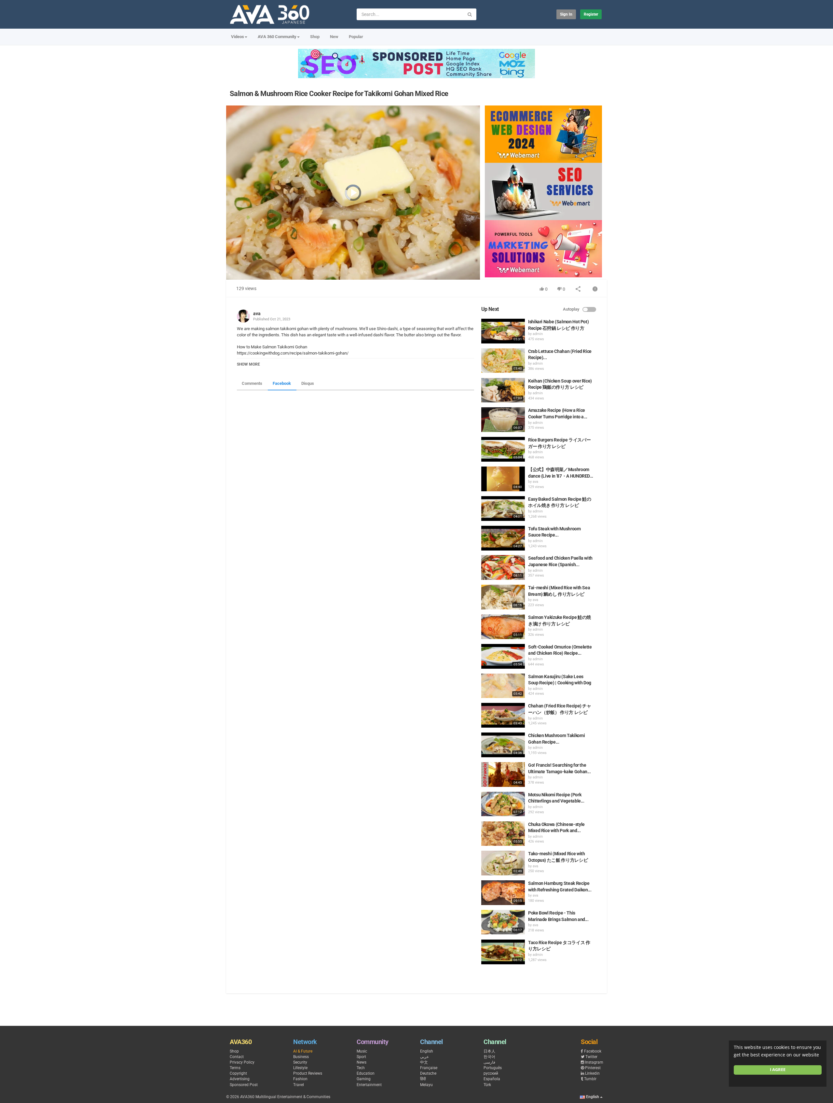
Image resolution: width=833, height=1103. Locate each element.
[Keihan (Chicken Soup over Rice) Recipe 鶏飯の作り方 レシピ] (503, 390)
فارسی (489, 1062)
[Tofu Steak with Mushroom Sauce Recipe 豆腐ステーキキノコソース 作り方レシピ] (503, 538)
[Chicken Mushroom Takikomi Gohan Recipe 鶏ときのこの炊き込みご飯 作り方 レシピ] (503, 745)
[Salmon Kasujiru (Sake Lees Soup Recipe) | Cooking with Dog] (503, 686)
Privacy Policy (242, 1062)
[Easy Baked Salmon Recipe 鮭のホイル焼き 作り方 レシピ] (503, 508)
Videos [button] (237, 36)
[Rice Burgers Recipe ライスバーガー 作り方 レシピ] (503, 449)
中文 (424, 1062)
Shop (315, 36)
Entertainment (369, 1084)
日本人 (489, 1051)
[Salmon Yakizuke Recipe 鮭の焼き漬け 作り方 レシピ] (503, 626)
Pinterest (593, 1068)
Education (366, 1073)
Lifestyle (300, 1068)
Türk (487, 1084)
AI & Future (302, 1051)
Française (428, 1068)
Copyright (238, 1073)
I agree (777, 1069)
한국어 (489, 1056)
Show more (248, 364)
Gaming (364, 1079)
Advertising (240, 1079)
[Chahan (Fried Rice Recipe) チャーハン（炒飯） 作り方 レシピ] (503, 715)
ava (257, 313)
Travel (298, 1084)
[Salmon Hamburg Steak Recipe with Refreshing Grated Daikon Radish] (503, 892)
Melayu (426, 1084)
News (361, 1062)
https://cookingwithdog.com (263, 353)
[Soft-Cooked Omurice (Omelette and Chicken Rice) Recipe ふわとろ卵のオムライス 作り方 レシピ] (503, 656)
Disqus (307, 383)
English (426, 1051)
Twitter (591, 1056)
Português (493, 1068)
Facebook (282, 383)
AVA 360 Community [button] (277, 36)
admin (538, 334)
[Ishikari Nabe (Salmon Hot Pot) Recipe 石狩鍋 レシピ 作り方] (503, 331)
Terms (235, 1068)
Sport (361, 1056)
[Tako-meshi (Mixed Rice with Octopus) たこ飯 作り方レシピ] (503, 863)
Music (362, 1051)
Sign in (566, 14)
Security (300, 1062)
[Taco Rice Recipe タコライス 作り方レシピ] (503, 952)
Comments (252, 383)
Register (591, 14)
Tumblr (590, 1079)
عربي (424, 1056)
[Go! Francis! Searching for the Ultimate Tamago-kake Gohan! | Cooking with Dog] (503, 774)
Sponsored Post (244, 1084)
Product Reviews (307, 1073)
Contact (237, 1056)
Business (301, 1056)
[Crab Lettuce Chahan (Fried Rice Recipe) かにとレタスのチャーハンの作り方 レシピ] (503, 360)
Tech (361, 1068)
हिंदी (423, 1079)
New (334, 36)
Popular (356, 36)
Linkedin (592, 1073)
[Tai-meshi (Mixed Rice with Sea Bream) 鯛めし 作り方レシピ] (503, 597)
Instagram (594, 1062)
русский (491, 1073)
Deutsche (428, 1073)
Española (492, 1079)
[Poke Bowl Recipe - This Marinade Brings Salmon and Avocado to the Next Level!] (503, 922)
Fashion (300, 1079)
